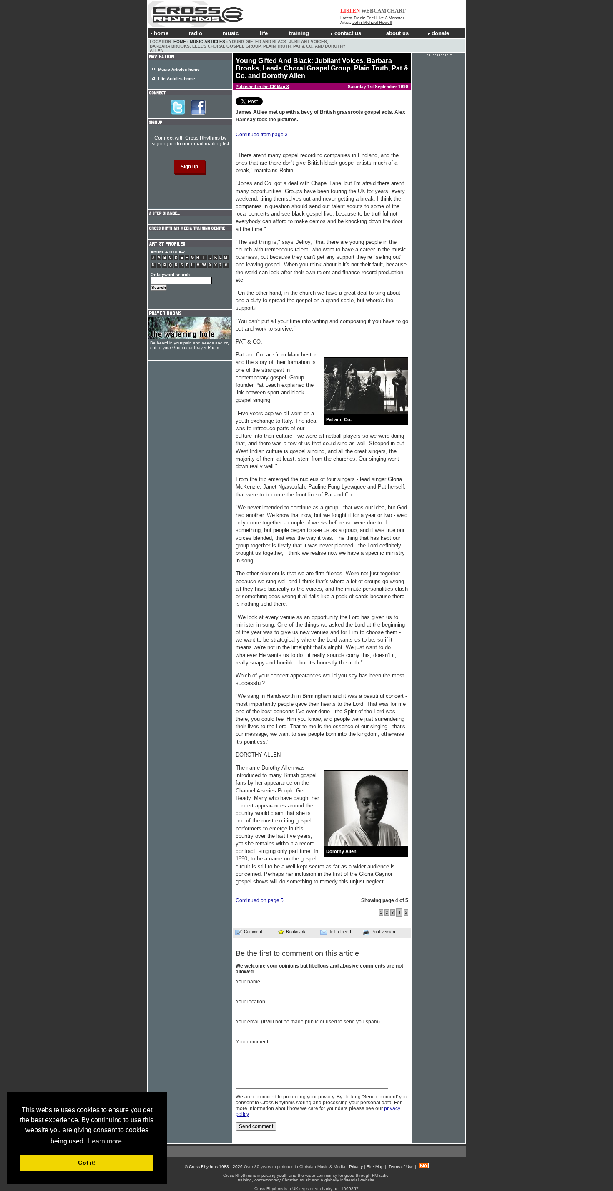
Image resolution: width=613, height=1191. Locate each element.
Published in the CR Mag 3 (262, 86)
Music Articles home (179, 69)
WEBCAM (373, 11)
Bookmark (295, 931)
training (299, 33)
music (231, 33)
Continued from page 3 (262, 135)
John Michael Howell (372, 22)
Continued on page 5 (260, 900)
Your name (248, 982)
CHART (396, 11)
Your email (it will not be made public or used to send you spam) (308, 1022)
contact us (347, 33)
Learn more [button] (105, 1141)
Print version (383, 931)
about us (397, 33)
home (161, 33)
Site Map (375, 1166)
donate (440, 33)
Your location (250, 1002)
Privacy (356, 1166)
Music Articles (207, 41)
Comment (253, 931)
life (264, 33)
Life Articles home (176, 78)
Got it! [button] (87, 1162)
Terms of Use (401, 1166)
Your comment (252, 1042)
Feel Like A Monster (385, 17)
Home (179, 41)
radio (195, 33)
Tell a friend (340, 931)
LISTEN (350, 11)
